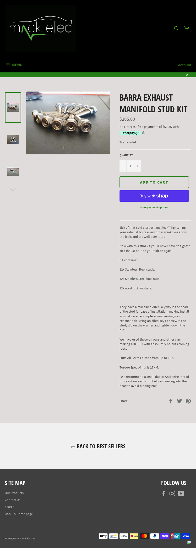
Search (9, 507)
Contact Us (12, 500)
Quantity (126, 155)
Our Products (14, 493)
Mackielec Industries (24, 538)
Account (184, 64)
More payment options (154, 207)
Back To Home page (19, 514)
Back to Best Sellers (100, 446)
